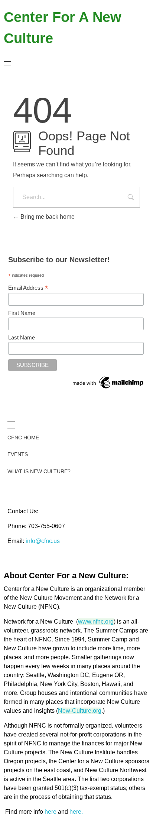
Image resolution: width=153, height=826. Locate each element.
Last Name (21, 337)
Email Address (28, 288)
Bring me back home (47, 217)
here (50, 812)
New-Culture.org (79, 711)
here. (76, 812)
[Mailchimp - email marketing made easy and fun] (108, 382)
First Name (21, 313)
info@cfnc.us (43, 541)
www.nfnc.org (96, 621)
